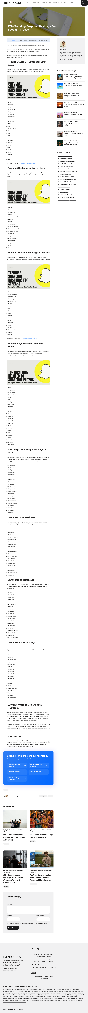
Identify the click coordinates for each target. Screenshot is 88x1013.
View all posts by (66, 59)
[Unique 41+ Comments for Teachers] (60, 124)
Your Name (9, 915)
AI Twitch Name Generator (67, 998)
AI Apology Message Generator (45, 1000)
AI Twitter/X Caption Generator (59, 991)
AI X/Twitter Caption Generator (66, 197)
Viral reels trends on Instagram (30, 338)
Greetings (37, 961)
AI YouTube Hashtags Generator (75, 994)
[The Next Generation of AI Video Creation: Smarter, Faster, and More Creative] (42, 859)
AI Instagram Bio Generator (65, 166)
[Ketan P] (63, 44)
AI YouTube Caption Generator (59, 994)
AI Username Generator (20, 1002)
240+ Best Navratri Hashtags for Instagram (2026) (41, 836)
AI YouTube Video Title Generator (21, 998)
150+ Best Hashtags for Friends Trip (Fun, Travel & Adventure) (14, 837)
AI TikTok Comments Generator (68, 996)
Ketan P (67, 102)
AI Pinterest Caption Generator (66, 182)
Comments (36, 952)
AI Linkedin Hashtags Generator (25, 993)
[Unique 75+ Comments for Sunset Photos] (60, 105)
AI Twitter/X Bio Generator (14, 991)
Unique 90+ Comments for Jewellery (71, 96)
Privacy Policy (48, 976)
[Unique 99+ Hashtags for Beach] (60, 86)
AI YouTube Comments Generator (43, 994)
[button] (77, 2)
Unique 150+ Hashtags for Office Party (73, 134)
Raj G (66, 74)
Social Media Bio (49, 954)
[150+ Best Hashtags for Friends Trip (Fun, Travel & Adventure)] (15, 819)
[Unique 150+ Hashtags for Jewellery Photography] (60, 143)
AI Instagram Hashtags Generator (67, 171)
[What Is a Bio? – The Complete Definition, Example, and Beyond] (60, 77)
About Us (53, 967)
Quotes (51, 959)
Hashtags (50, 796)
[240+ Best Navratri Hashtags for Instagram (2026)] (42, 819)
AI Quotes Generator (64, 187)
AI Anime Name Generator (31, 1000)
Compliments (38, 954)
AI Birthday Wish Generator (74, 1000)
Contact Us (84, 2)
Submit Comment (12, 927)
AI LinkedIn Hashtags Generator (67, 179)
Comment (9, 904)
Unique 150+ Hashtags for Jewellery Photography (71, 143)
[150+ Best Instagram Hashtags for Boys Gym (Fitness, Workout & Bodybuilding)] (15, 859)
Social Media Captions (48, 952)
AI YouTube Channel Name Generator (32, 996)
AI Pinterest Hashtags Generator (67, 184)
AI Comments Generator (65, 156)
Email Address (40, 915)
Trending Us (10, 1009)
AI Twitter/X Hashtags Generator (74, 993)
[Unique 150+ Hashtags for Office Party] (60, 134)
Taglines (51, 961)
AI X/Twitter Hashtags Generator (67, 200)
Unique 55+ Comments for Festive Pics (74, 115)
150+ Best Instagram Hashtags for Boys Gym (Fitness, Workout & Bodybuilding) (13, 879)
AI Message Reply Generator (54, 998)
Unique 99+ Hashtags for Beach (73, 85)
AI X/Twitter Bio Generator (65, 194)
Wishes (44, 961)
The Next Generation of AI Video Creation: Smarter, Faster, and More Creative (40, 877)
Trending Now (15, 40)
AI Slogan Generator (63, 189)
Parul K (67, 112)
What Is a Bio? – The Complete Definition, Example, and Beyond (73, 77)
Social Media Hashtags (44, 956)
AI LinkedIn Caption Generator (66, 176)
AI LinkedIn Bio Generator (65, 174)
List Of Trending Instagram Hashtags (27, 163)
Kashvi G (67, 83)
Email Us (48, 970)
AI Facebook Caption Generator (67, 161)
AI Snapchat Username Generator (16, 1000)
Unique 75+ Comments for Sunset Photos (74, 105)
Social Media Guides (41, 959)
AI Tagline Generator (64, 192)
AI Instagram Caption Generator (67, 169)
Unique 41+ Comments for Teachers (71, 124)
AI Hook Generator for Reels (60, 1000)
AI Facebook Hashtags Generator (67, 163)
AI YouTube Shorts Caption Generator (51, 996)
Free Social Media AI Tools (40, 967)
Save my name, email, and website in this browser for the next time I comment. (28, 923)
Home (9, 40)
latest (5, 789)
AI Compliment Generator (65, 158)
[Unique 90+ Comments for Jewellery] (60, 96)
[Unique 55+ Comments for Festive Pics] (60, 115)
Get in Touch (44, 978)
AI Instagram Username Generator (26, 994)
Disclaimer (38, 976)
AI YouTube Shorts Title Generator (38, 998)
